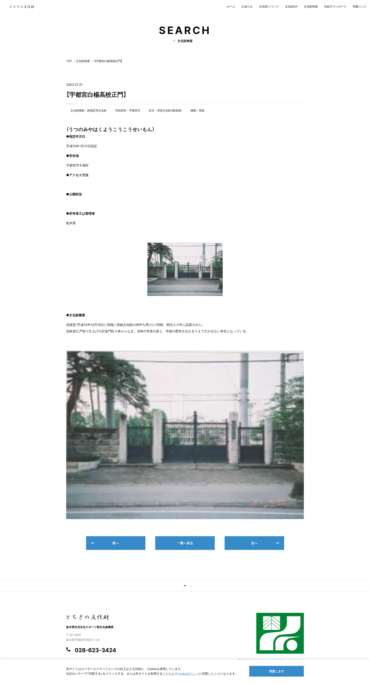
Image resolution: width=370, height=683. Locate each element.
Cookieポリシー (188, 673)
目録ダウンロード (335, 6)
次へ (254, 543)
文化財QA (291, 6)
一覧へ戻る (185, 543)
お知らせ (247, 6)
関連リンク (360, 6)
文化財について (269, 6)
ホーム (231, 6)
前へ (115, 543)
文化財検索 (311, 6)
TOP (69, 61)
